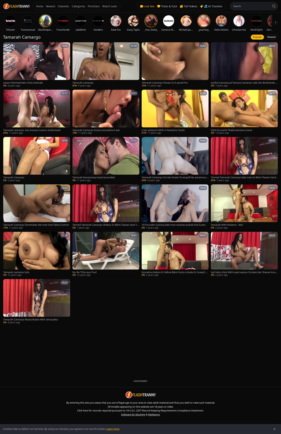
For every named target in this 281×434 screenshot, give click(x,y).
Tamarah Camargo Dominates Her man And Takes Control (36, 225)
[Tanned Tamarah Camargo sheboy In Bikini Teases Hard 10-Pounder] (105, 207)
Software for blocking (133, 414)
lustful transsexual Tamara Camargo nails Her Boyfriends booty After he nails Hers (244, 82)
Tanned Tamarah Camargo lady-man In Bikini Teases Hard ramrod (244, 177)
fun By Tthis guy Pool (84, 272)
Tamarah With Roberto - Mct (227, 225)
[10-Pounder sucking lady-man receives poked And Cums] (175, 207)
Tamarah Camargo (82, 82)
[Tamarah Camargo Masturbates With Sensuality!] (36, 301)
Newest (271, 37)
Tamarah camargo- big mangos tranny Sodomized (31, 130)
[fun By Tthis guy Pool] (105, 254)
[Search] (274, 6)
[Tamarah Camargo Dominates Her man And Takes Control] (36, 207)
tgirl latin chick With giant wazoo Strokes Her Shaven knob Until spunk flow (244, 272)
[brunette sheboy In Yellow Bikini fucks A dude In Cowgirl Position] (175, 254)
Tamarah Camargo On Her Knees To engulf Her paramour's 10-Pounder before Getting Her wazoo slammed (175, 177)
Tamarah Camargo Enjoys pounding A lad (95, 130)
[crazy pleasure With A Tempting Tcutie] (175, 112)
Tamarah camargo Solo (16, 272)
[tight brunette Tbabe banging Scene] (244, 112)
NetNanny (154, 414)
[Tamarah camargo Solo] (36, 254)
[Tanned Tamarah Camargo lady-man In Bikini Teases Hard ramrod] (244, 159)
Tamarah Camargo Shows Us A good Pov (165, 82)
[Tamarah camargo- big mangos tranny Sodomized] (36, 112)
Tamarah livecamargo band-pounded (93, 177)
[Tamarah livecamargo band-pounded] (105, 159)
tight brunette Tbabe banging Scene (231, 130)
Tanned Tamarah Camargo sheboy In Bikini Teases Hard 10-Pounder (105, 225)
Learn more (112, 429)
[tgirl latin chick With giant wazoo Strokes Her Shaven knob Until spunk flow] (244, 254)
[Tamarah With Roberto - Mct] (244, 207)
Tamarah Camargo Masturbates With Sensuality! (30, 319)
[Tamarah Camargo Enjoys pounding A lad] (105, 112)
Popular (257, 37)
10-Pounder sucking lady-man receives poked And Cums (173, 225)
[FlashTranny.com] (16, 6)
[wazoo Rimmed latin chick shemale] (36, 64)
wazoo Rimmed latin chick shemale (23, 82)
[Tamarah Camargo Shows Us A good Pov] (175, 64)
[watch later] (7, 46)
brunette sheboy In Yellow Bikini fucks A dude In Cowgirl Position (174, 272)
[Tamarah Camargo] (105, 64)
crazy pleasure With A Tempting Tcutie (163, 130)
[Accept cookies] (274, 429)
